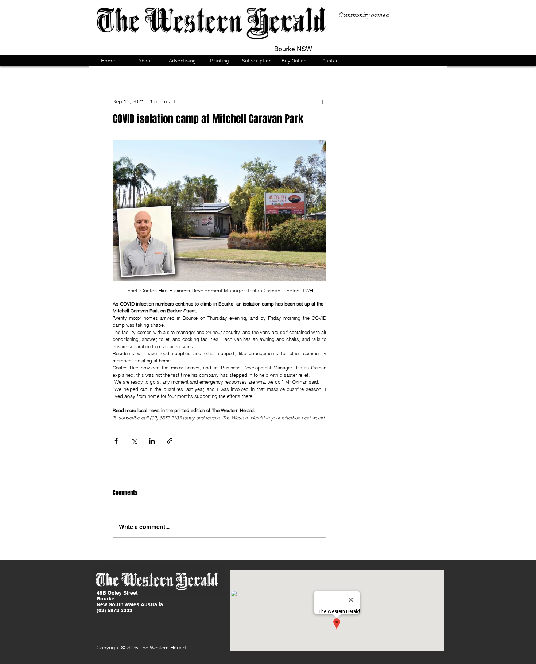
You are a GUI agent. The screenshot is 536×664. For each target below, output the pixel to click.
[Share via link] (169, 440)
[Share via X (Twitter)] (134, 440)
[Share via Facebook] (116, 440)
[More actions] (322, 101)
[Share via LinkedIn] (151, 440)
